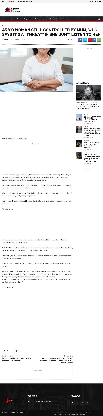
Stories (4, 26)
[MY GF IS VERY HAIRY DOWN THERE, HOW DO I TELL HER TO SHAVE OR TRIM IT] (88, 92)
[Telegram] (95, 1)
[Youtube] (100, 1)
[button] (98, 19)
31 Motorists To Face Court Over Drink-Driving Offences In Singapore (91, 145)
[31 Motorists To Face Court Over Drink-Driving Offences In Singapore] (79, 143)
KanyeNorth (8, 39)
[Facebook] (90, 1)
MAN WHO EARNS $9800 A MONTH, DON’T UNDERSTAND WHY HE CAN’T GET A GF (92, 119)
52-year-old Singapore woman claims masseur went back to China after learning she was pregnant (92, 132)
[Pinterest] (90, 40)
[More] (16, 351)
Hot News (86, 140)
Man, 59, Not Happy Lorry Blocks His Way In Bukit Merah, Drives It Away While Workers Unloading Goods (92, 158)
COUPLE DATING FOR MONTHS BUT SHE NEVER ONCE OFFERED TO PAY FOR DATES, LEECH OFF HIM (56, 360)
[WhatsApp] (99, 40)
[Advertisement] (50, 11)
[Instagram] (93, 1)
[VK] (94, 40)
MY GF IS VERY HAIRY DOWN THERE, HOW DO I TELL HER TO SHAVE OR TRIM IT (87, 107)
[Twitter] (97, 1)
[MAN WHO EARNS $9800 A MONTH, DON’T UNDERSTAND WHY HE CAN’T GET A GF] (79, 117)
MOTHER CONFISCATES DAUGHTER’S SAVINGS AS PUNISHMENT (16, 359)
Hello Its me (84, 102)
